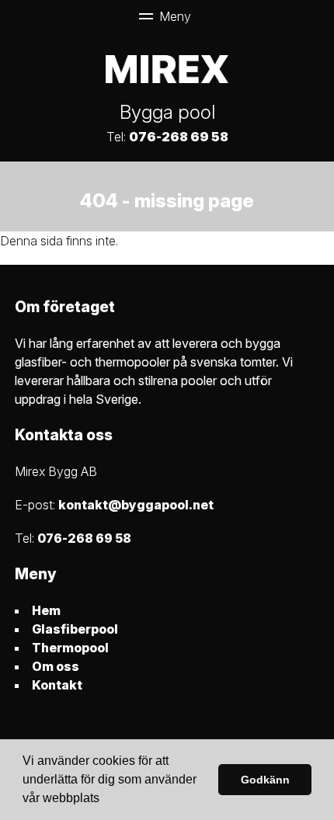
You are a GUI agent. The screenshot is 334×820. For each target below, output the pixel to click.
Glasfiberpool (75, 629)
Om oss (55, 666)
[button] (105, 799)
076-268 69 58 (178, 136)
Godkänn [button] (265, 779)
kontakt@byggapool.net (136, 504)
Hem (46, 610)
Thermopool (70, 647)
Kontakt (57, 685)
